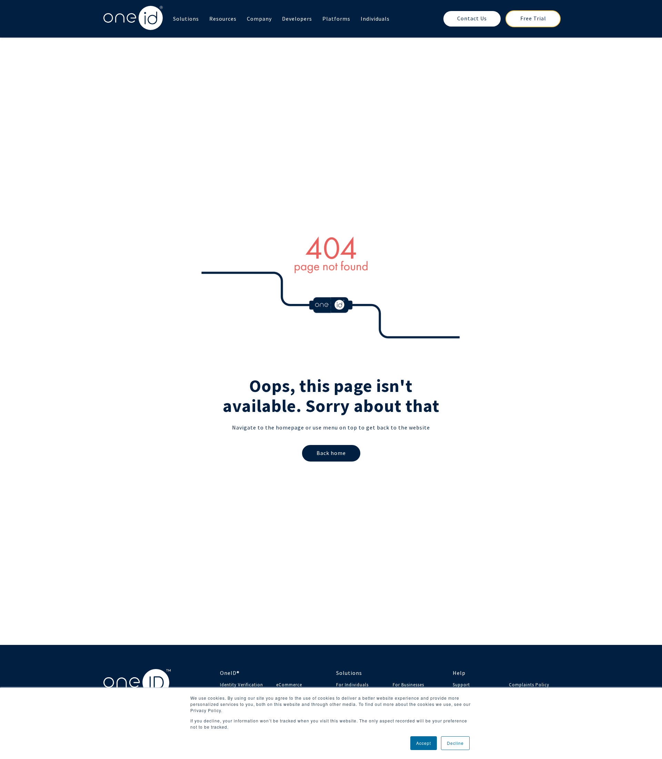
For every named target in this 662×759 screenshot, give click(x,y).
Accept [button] (423, 743)
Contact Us (472, 18)
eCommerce (289, 685)
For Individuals (352, 685)
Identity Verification (241, 685)
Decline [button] (455, 743)
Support (461, 685)
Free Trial (533, 18)
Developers (297, 18)
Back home (331, 452)
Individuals (375, 18)
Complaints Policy (529, 685)
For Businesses (408, 685)
